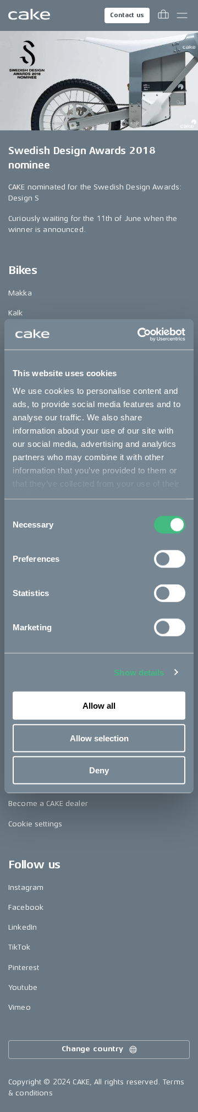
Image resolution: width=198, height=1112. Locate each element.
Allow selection (99, 737)
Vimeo (19, 1007)
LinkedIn (22, 927)
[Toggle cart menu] (163, 15)
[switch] (169, 559)
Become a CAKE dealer (48, 803)
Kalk (15, 313)
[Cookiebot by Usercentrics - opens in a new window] (139, 334)
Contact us (127, 15)
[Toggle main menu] (182, 15)
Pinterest (23, 967)
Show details (139, 672)
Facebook (25, 907)
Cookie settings (35, 824)
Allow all (99, 705)
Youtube (22, 987)
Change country (92, 1049)
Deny (99, 770)
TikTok (19, 947)
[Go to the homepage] (29, 15)
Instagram (25, 887)
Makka (20, 293)
